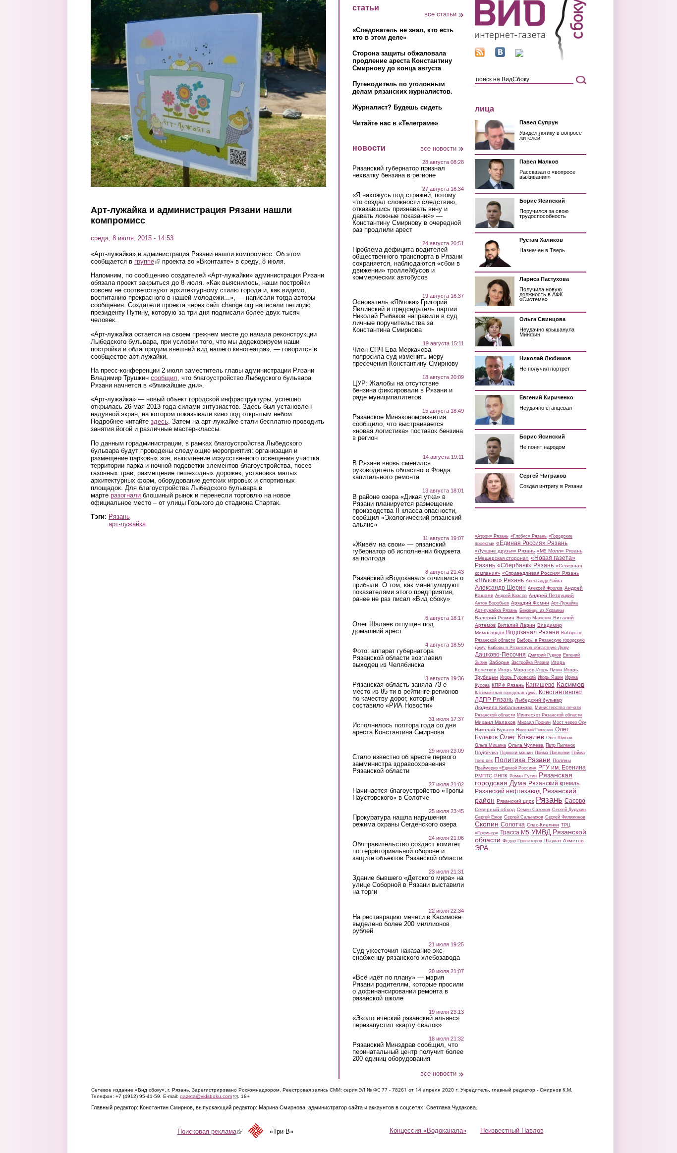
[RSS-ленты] (480, 54)
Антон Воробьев (492, 603)
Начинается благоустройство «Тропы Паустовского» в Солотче (407, 794)
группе (147, 261)
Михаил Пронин (534, 722)
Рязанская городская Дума (523, 779)
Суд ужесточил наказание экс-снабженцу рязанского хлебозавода (406, 954)
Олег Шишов (559, 737)
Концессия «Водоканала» (428, 1130)
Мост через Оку (569, 722)
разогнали (126, 495)
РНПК (501, 775)
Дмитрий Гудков (544, 655)
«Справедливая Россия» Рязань (540, 573)
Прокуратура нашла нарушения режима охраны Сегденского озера (404, 821)
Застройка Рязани (530, 662)
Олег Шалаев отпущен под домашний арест (393, 628)
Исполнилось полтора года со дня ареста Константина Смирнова (404, 729)
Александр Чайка (544, 580)
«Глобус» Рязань (528, 536)
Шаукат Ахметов (563, 840)
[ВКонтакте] (500, 54)
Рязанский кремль (553, 783)
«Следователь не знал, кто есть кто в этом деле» (402, 33)
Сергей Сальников (523, 817)
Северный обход (495, 809)
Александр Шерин (500, 587)
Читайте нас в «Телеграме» (395, 123)
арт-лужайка (127, 524)
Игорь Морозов (516, 669)
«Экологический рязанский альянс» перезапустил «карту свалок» (405, 1022)
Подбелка (486, 752)
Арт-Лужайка (564, 603)
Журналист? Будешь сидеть (397, 107)
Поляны (562, 760)
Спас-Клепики (543, 824)
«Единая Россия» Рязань (531, 543)
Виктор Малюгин (533, 617)
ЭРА (481, 848)
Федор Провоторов (522, 840)
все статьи (440, 14)
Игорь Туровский (518, 677)
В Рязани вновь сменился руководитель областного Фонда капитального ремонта (401, 470)
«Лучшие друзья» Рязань (505, 550)
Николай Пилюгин (534, 729)
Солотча (513, 824)
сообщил (164, 378)
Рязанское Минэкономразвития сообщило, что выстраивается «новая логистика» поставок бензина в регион (407, 427)
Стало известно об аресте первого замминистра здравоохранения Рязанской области (404, 764)
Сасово (574, 800)
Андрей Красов (511, 595)
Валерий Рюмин (494, 617)
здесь (159, 421)
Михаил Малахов (495, 722)
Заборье (499, 662)
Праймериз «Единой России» (505, 768)
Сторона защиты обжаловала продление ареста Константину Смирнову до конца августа (402, 61)
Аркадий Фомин (530, 602)
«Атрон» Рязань (491, 536)
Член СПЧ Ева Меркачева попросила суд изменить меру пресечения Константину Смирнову (405, 356)
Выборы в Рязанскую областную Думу (528, 647)
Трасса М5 (514, 832)
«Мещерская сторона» (502, 558)
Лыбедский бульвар (538, 700)
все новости (438, 148)
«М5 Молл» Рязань (559, 550)
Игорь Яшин (550, 677)
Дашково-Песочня (500, 654)
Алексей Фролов (545, 588)
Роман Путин (523, 775)
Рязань (119, 516)
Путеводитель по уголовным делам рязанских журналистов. (402, 87)
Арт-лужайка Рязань (496, 610)
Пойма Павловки (552, 752)
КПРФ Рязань (508, 685)
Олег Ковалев (522, 737)
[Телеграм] (519, 54)
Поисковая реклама (209, 1131)
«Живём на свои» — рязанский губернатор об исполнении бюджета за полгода (406, 551)
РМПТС (483, 775)
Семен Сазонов (533, 809)
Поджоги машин (516, 752)
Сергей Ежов (488, 817)
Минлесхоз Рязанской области (549, 715)
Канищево (540, 684)
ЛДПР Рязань (494, 699)
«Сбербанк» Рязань (525, 565)
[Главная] (530, 58)
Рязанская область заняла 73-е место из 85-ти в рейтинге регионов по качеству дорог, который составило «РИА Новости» (405, 695)
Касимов (570, 684)
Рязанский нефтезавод (508, 791)
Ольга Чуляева (526, 745)
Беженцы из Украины (541, 610)
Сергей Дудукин (569, 809)
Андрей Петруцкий (551, 595)
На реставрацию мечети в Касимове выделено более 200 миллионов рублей (406, 924)
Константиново (560, 692)
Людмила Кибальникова (504, 707)
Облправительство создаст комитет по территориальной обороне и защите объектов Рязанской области (407, 851)
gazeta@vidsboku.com (209, 1096)
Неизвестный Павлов (512, 1130)
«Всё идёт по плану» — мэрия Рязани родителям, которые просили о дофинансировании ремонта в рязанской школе (407, 988)
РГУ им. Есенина (562, 767)
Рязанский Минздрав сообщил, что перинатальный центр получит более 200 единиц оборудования (407, 1052)
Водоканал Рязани (532, 632)
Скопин (487, 824)
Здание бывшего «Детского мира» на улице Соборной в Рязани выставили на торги (408, 885)
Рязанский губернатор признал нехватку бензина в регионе (398, 172)
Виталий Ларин (516, 625)
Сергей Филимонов (565, 817)
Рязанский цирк (515, 801)
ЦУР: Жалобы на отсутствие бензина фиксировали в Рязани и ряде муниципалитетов (402, 390)
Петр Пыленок (560, 745)
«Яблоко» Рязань (499, 580)
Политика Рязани (523, 760)
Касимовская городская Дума (506, 692)
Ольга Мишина (490, 745)
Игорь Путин (549, 669)
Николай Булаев (494, 729)
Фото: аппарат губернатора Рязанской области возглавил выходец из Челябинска (397, 658)
